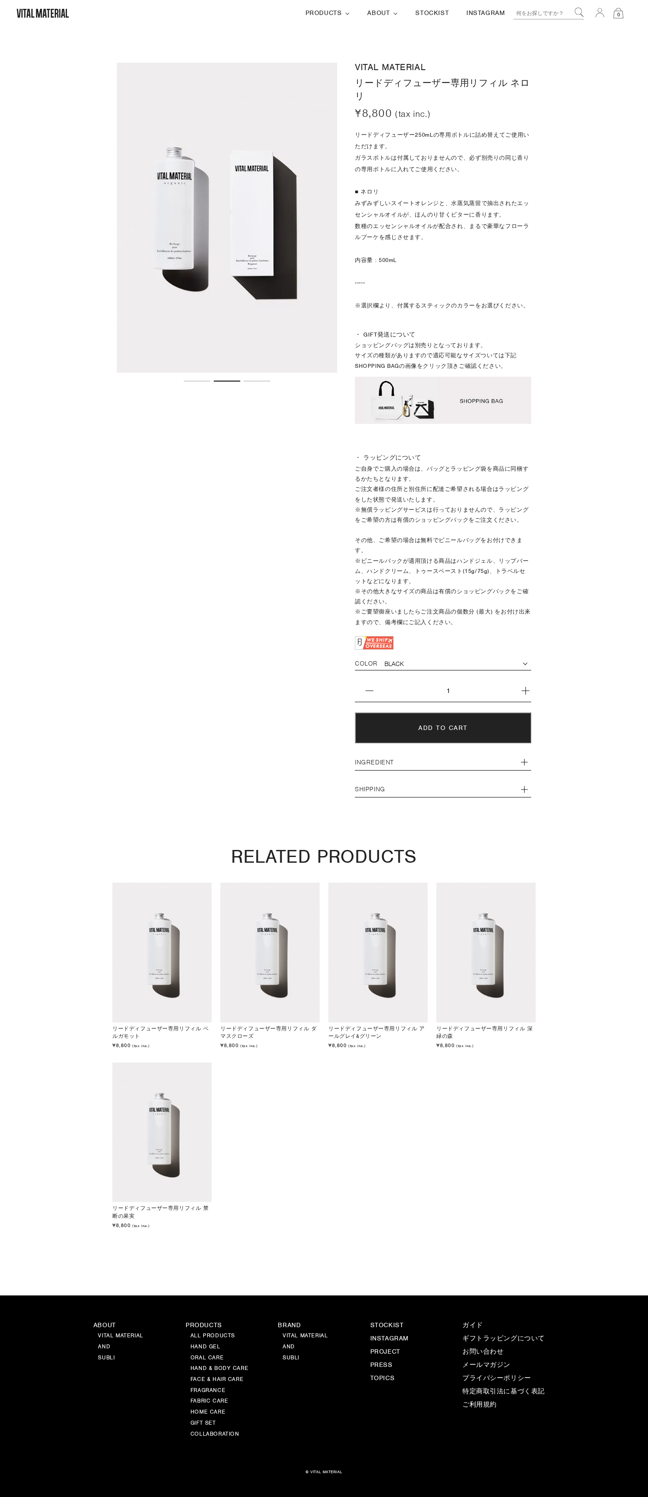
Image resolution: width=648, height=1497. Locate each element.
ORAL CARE (206, 1358)
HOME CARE (207, 1412)
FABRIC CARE (209, 1401)
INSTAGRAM (389, 1338)
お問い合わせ (483, 1351)
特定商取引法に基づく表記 (503, 1391)
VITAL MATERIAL (305, 1336)
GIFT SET (203, 1423)
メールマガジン (486, 1365)
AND (289, 1347)
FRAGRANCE (207, 1391)
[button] (197, 381)
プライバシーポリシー (496, 1378)
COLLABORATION (214, 1434)
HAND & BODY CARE (219, 1369)
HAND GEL (205, 1347)
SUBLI (291, 1358)
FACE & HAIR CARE (216, 1380)
